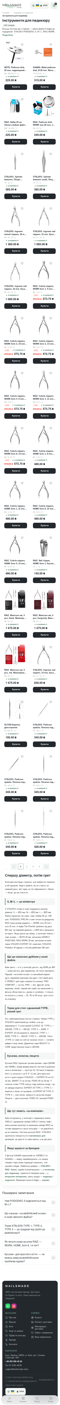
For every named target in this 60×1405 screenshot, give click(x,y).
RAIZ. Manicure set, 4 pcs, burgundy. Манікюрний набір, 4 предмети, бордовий (43, 617)
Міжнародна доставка (40, 1327)
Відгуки (12, 1322)
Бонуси (38, 1318)
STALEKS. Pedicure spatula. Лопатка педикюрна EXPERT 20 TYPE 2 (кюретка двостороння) (15, 781)
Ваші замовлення (43, 1337)
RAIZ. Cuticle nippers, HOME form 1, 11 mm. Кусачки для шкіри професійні (14, 507)
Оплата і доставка (43, 1322)
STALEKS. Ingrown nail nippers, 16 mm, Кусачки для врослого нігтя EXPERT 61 (15, 287)
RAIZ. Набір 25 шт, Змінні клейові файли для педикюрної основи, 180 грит (15, 123)
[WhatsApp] (7, 1306)
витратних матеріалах (16, 1176)
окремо (45, 1180)
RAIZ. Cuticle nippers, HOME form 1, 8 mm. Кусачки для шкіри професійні (43, 452)
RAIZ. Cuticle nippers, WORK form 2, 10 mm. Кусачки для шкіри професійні (15, 342)
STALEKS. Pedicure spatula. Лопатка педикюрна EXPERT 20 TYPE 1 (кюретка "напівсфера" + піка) (44, 726)
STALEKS (45, 1166)
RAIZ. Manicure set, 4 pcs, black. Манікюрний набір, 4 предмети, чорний (14, 617)
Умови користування (14, 1385)
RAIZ (7, 1169)
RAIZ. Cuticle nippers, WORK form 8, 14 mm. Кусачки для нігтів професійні (15, 452)
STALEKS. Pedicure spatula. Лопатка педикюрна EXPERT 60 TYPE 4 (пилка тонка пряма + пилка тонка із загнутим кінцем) (15, 835)
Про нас (12, 1318)
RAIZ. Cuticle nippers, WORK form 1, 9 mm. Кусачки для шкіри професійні (43, 287)
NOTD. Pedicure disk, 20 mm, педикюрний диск (14, 69)
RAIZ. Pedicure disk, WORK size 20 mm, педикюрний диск (44, 123)
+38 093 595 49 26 (13, 1361)
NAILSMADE (17, 1286)
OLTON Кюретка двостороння (12, 726)
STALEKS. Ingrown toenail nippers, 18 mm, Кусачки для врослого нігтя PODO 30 (15, 233)
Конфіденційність (46, 1380)
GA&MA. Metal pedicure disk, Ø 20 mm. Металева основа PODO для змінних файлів (44, 69)
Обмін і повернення (44, 1333)
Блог (11, 1326)
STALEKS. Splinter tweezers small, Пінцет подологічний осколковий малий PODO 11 (44, 178)
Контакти (13, 1344)
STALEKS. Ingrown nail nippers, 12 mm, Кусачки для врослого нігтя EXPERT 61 (44, 233)
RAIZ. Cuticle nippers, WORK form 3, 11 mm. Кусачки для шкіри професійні (43, 397)
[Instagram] (14, 1306)
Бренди (12, 1340)
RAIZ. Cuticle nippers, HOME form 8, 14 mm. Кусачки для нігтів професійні (43, 507)
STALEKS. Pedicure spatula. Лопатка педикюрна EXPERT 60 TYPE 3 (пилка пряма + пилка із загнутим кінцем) (44, 781)
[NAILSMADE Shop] (15, 5)
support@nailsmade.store (16, 1369)
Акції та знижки (16, 1331)
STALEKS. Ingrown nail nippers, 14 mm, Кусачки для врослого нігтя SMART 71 (44, 671)
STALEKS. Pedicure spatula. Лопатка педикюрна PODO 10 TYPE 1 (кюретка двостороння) (44, 835)
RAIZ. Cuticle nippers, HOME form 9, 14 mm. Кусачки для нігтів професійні (14, 562)
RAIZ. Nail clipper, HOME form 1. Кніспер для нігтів (44, 562)
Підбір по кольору (17, 1335)
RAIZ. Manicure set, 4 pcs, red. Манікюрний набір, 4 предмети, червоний (15, 671)
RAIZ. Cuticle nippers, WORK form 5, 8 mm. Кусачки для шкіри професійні (14, 397)
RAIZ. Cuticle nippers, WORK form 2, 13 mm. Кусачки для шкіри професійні (43, 342)
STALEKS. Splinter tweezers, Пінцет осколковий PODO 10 (14, 178)
